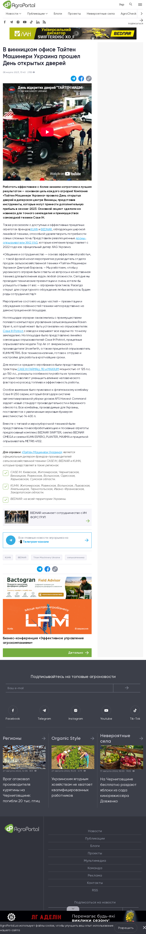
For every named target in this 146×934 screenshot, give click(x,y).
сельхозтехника (75, 557)
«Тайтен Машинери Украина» (42, 452)
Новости (95, 831)
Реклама (95, 875)
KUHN (34, 229)
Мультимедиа (95, 860)
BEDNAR (46, 229)
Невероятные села (101, 13)
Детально (75, 652)
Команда (95, 868)
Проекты (74, 13)
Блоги (58, 13)
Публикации (95, 838)
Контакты (95, 882)
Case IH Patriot (13, 331)
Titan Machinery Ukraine (46, 557)
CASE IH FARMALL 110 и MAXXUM (38, 369)
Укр (121, 4)
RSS (95, 890)
